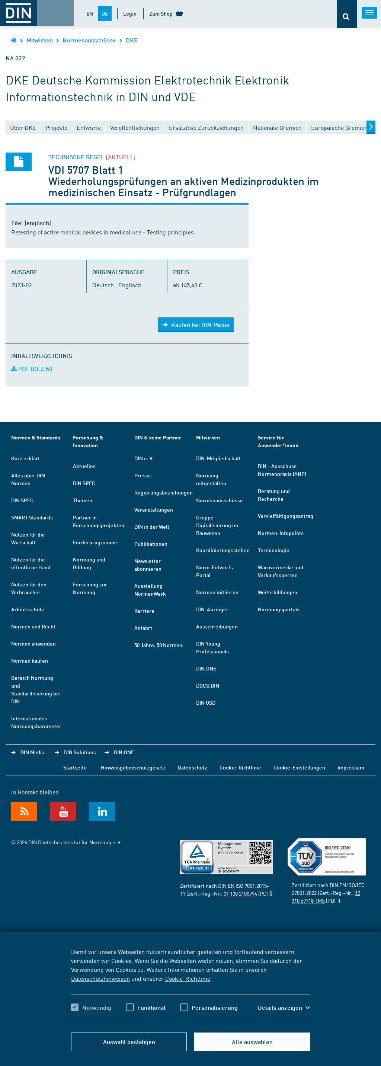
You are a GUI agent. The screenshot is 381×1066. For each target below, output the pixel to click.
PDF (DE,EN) (34, 368)
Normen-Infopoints (281, 532)
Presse (142, 475)
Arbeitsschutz (27, 609)
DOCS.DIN (207, 685)
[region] (190, 986)
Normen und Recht (33, 626)
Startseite (75, 767)
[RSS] (24, 811)
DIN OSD (205, 702)
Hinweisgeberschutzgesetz (133, 767)
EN (89, 13)
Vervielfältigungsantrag (285, 515)
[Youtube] (63, 811)
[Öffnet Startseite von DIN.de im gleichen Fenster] (14, 40)
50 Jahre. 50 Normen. (159, 644)
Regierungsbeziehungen (163, 492)
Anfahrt (143, 627)
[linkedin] (102, 811)
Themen (82, 500)
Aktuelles (84, 465)
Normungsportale (279, 609)
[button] (284, 1007)
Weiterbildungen (277, 592)
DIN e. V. (144, 458)
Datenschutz (192, 767)
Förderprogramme (95, 542)
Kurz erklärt (25, 458)
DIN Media (32, 752)
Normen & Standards (35, 437)
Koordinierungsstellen (223, 550)
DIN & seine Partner (157, 437)
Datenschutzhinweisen (100, 978)
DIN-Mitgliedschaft (218, 458)
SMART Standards (32, 517)
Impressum (350, 767)
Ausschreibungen (217, 626)
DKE (132, 40)
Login (130, 13)
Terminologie (273, 550)
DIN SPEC (22, 500)
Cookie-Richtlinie (187, 978)
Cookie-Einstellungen (299, 767)
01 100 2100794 (240, 893)
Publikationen (150, 543)
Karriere (144, 610)
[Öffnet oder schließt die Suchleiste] (347, 14)
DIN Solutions (80, 752)
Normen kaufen (29, 660)
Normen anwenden (33, 643)
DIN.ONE (206, 668)
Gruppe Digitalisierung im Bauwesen (217, 525)
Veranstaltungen (153, 509)
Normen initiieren (217, 592)
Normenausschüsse (89, 40)
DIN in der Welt (151, 526)
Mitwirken (39, 40)
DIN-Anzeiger (212, 609)
